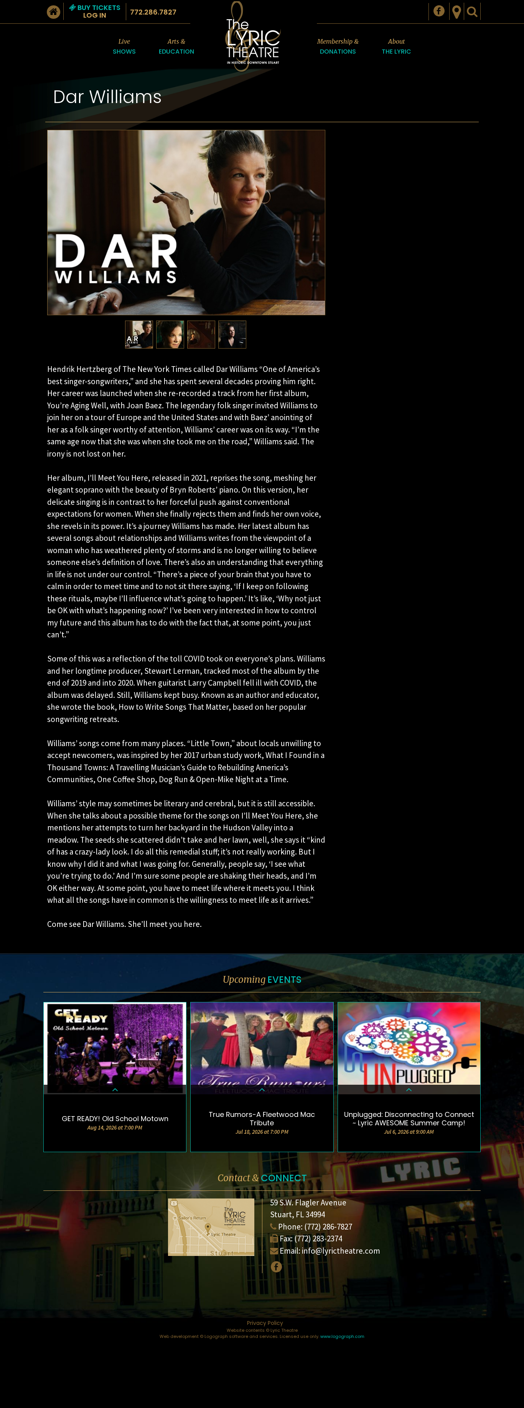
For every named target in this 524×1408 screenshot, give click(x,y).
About (396, 47)
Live (124, 47)
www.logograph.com (342, 1336)
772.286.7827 (153, 12)
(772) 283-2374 (318, 1238)
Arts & (176, 47)
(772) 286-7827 (328, 1226)
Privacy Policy (265, 1323)
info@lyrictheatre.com (341, 1251)
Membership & (338, 47)
